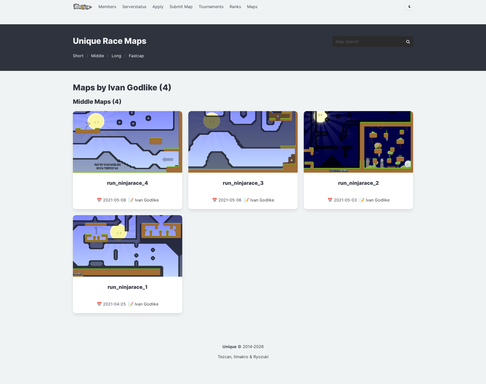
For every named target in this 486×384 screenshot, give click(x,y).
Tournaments (211, 6)
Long (116, 55)
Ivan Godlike (147, 200)
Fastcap (136, 55)
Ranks (235, 6)
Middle (97, 55)
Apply (158, 6)
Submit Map (181, 6)
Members (107, 6)
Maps (252, 6)
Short (78, 55)
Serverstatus (134, 6)
